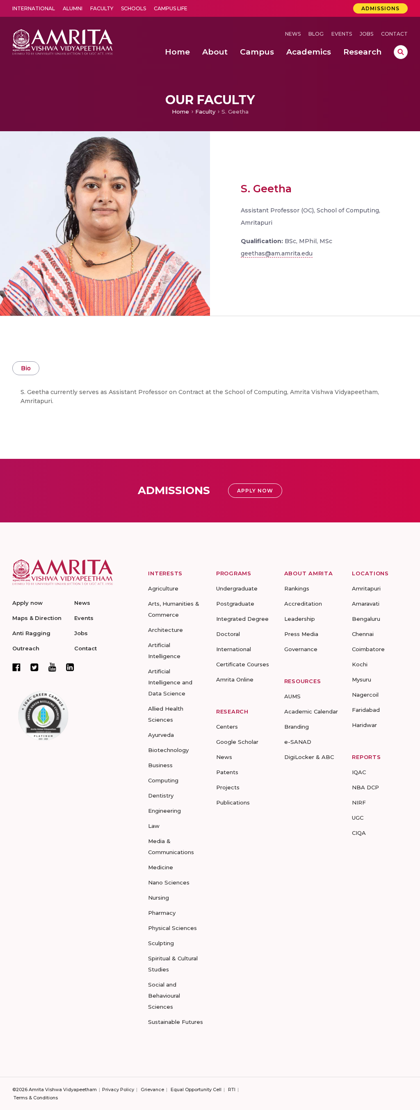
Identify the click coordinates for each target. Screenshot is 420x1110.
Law (154, 826)
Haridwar (364, 725)
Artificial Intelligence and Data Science (170, 682)
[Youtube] (52, 667)
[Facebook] (16, 667)
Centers (227, 726)
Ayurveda (161, 735)
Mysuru (361, 679)
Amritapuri (366, 588)
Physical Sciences (172, 928)
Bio (26, 368)
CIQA (359, 833)
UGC (357, 817)
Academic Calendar (311, 711)
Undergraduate (237, 588)
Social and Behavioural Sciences (164, 995)
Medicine (160, 867)
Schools (133, 8)
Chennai (363, 634)
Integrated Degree (242, 618)
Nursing (158, 897)
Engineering (164, 810)
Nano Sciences (168, 882)
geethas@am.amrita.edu (277, 253)
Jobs (366, 34)
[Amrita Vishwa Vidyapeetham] (62, 41)
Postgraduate (235, 603)
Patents (227, 772)
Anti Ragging (31, 633)
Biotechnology (168, 750)
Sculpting (161, 943)
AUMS (292, 696)
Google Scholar (237, 741)
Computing (163, 780)
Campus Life (170, 8)
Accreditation (303, 603)
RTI (231, 1089)
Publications (233, 802)
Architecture (165, 630)
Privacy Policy (118, 1089)
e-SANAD (297, 741)
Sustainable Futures (175, 1022)
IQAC (359, 772)
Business (160, 765)
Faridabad (366, 710)
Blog (316, 34)
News (293, 34)
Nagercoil (365, 694)
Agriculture (163, 588)
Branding (296, 726)
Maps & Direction (37, 618)
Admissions (380, 8)
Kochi (360, 664)
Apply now (27, 602)
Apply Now (255, 491)
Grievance (152, 1089)
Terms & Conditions (36, 1098)
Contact (394, 34)
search (401, 52)
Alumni (72, 8)
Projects (228, 787)
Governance (300, 649)
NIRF (359, 802)
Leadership (299, 618)
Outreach (25, 648)
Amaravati (365, 603)
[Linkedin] (70, 667)
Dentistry (160, 795)
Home (180, 111)
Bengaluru (366, 618)
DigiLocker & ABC (309, 757)
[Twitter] (34, 667)
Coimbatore (368, 649)
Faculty (101, 8)
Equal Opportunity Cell (196, 1089)
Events (341, 34)
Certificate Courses (242, 664)
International (33, 8)
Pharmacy (162, 912)
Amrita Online (234, 679)
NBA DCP (365, 787)
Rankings (296, 588)
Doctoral (228, 634)
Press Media (301, 634)
